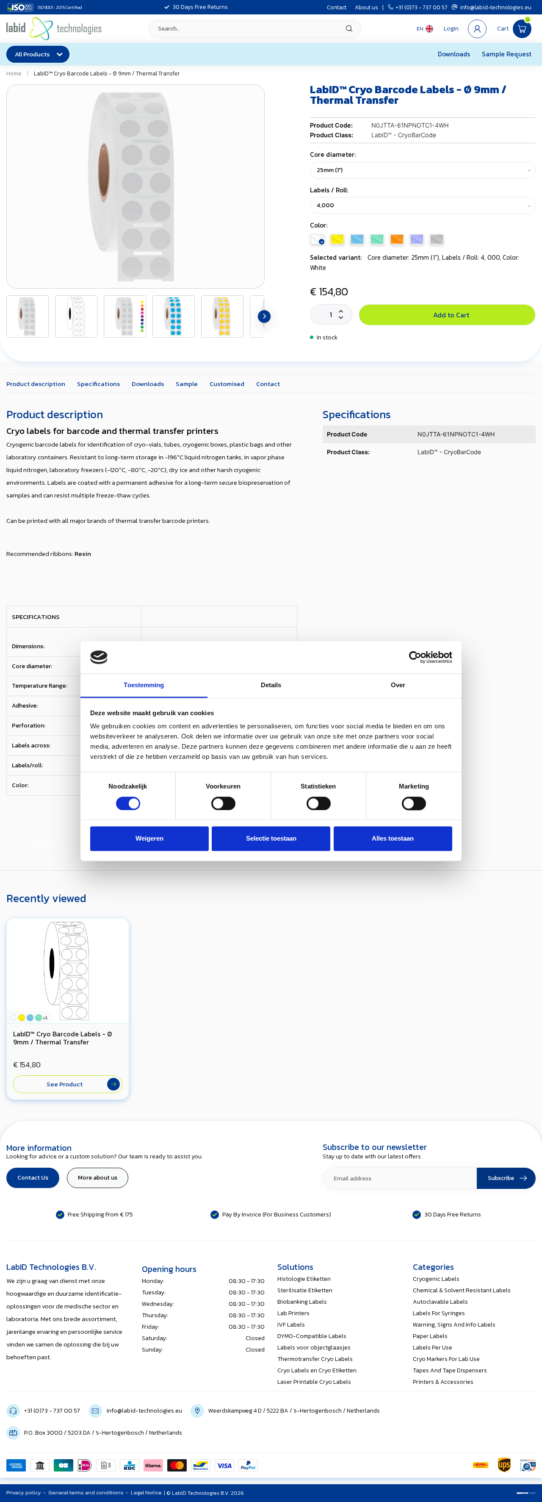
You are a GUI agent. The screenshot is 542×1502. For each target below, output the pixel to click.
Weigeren (149, 838)
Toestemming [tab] (144, 685)
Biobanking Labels (302, 1301)
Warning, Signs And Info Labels (454, 1324)
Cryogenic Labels (436, 1278)
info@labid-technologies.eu (495, 7)
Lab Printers (293, 1313)
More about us (97, 1177)
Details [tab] (271, 685)
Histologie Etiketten (304, 1278)
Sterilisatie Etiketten (304, 1290)
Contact (336, 7)
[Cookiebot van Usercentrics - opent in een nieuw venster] (415, 657)
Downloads (454, 54)
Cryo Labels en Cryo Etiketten (317, 1370)
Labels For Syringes (439, 1313)
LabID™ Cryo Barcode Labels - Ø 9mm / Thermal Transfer (107, 73)
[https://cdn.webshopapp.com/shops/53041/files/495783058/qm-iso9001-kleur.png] (528, 1465)
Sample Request (506, 54)
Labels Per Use (432, 1347)
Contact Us (32, 1177)
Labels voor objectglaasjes (314, 1347)
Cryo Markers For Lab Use (446, 1359)
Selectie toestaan (271, 838)
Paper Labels (430, 1336)
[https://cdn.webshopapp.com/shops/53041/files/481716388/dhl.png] (480, 1465)
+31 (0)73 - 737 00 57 (421, 7)
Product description (35, 384)
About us (366, 7)
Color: (318, 225)
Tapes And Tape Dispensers (450, 1370)
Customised (227, 384)
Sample (187, 384)
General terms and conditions (86, 1492)
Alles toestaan (393, 838)
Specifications (98, 384)
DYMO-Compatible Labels (311, 1336)
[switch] (223, 803)
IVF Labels (291, 1324)
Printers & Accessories (443, 1381)
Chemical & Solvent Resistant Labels (462, 1290)
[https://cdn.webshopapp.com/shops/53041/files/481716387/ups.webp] (504, 1465)
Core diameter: (333, 154)
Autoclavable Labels (440, 1301)
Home (14, 73)
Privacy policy (23, 1492)
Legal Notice (146, 1492)
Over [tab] (398, 685)
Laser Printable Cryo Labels (314, 1381)
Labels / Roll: (329, 190)
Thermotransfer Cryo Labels (315, 1359)
